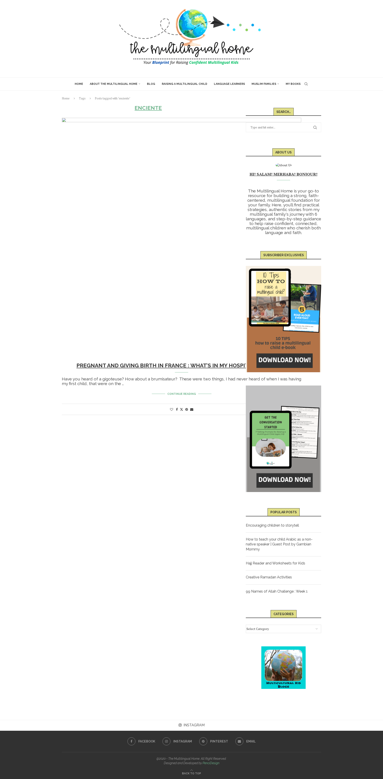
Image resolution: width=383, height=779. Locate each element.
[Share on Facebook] (177, 409)
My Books (293, 83)
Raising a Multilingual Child (184, 83)
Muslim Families (264, 83)
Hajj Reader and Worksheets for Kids (275, 563)
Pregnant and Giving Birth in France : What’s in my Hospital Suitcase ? (181, 365)
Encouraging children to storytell (272, 525)
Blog (151, 83)
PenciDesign (211, 763)
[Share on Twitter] (181, 409)
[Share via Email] (191, 409)
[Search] (306, 84)
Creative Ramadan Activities (269, 577)
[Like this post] (171, 409)
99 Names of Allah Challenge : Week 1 (277, 591)
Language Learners (229, 83)
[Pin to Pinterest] (186, 409)
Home (79, 83)
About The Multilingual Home (113, 83)
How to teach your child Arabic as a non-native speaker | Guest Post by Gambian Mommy (279, 544)
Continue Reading (181, 393)
